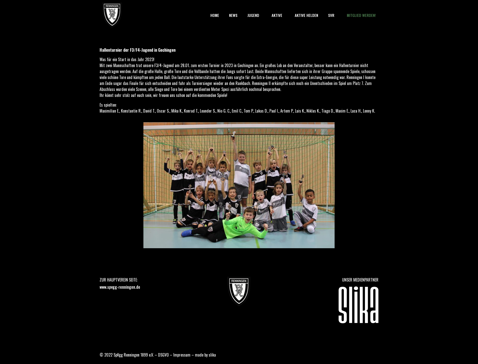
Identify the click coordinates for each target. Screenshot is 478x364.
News (233, 15)
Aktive (277, 15)
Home (214, 15)
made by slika (205, 355)
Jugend (253, 15)
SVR (331, 15)
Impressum (181, 355)
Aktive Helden (306, 15)
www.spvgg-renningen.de (120, 287)
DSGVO (163, 355)
